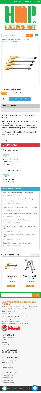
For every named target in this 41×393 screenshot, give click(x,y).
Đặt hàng (14, 99)
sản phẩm (18, 1)
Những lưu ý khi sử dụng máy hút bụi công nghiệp (18, 192)
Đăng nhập (28, 1)
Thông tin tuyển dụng (7, 337)
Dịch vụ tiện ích (5, 342)
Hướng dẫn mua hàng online (9, 360)
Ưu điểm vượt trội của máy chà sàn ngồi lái (16, 220)
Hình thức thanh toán (7, 362)
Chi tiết (11, 286)
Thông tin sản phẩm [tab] (9, 105)
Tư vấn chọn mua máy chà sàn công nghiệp (16, 243)
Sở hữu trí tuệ (5, 345)
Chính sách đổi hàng (7, 375)
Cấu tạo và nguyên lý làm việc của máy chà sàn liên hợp (20, 213)
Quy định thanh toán (7, 365)
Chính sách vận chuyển (7, 382)
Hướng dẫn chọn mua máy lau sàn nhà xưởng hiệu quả (20, 207)
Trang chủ (4, 39)
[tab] (20, 109)
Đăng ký (37, 1)
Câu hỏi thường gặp (7, 367)
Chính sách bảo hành (7, 377)
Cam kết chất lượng (7, 340)
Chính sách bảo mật (7, 380)
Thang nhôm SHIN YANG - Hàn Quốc (19, 39)
